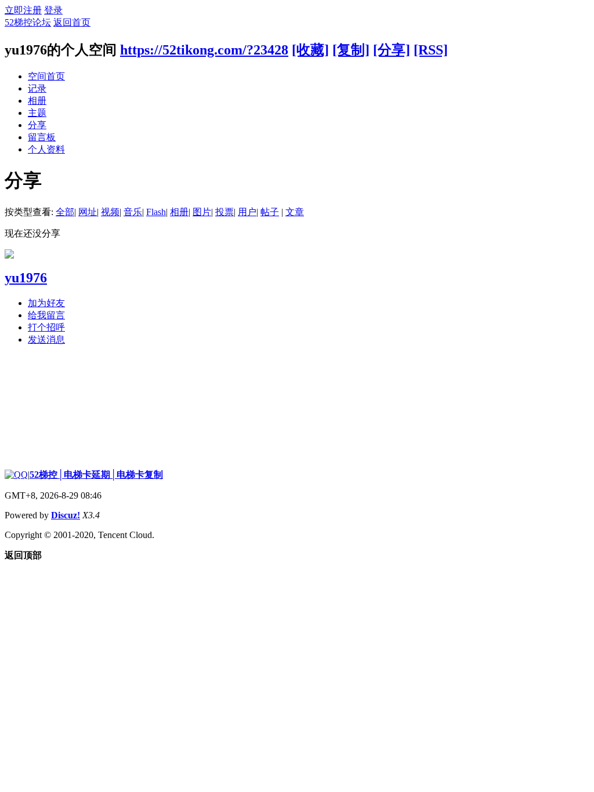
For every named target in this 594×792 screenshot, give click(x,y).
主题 (37, 113)
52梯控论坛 (28, 22)
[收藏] (310, 49)
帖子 (269, 212)
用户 (247, 212)
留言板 (42, 137)
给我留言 (46, 315)
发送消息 (46, 339)
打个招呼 (46, 327)
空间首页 (46, 76)
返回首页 (71, 22)
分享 (37, 125)
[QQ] (16, 474)
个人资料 (46, 149)
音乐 (133, 212)
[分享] (391, 49)
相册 (37, 101)
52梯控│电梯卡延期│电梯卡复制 (96, 474)
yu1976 (26, 277)
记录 (37, 88)
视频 (110, 212)
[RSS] (431, 49)
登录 (53, 10)
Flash (156, 212)
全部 (65, 212)
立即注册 (23, 10)
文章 (294, 212)
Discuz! (65, 515)
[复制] (351, 49)
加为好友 (46, 303)
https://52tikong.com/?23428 (204, 49)
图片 (202, 212)
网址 (87, 212)
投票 (224, 212)
